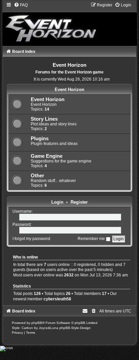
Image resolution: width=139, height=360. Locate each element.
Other (37, 175)
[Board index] (69, 24)
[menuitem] (21, 5)
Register (79, 202)
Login (57, 202)
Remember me (92, 238)
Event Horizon (69, 89)
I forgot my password (31, 238)
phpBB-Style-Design (75, 328)
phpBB (36, 323)
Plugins (40, 138)
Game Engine (46, 156)
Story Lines (44, 119)
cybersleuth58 (57, 299)
